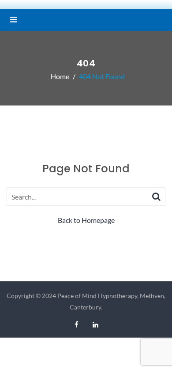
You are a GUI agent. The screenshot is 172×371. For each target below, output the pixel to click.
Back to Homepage (86, 220)
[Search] (156, 196)
